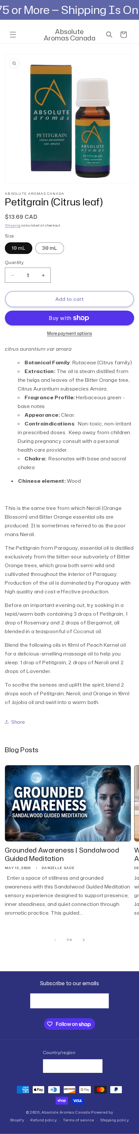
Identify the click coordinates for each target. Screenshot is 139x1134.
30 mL (49, 248)
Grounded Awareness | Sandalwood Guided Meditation (62, 854)
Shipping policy (114, 1120)
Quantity (14, 262)
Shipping (13, 225)
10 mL (19, 248)
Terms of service (78, 1120)
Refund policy (43, 1120)
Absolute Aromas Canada (65, 1112)
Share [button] (18, 722)
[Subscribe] (101, 1000)
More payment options (69, 333)
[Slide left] (55, 940)
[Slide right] (84, 940)
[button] (13, 35)
